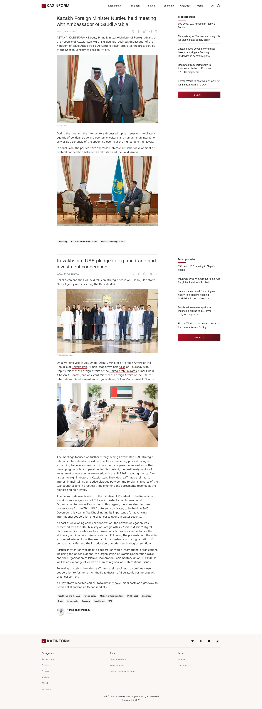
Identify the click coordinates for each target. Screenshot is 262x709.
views (116, 583)
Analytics (185, 5)
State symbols (117, 665)
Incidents (46, 689)
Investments (72, 601)
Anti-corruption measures (122, 671)
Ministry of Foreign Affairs (113, 241)
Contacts (182, 665)
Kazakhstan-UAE (130, 457)
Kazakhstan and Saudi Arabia (84, 241)
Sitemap (182, 659)
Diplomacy (62, 241)
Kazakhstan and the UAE (69, 596)
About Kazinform (118, 659)
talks (122, 366)
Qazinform (148, 280)
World (45, 683)
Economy (169, 5)
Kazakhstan (79, 366)
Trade (60, 601)
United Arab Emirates (123, 371)
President (135, 5)
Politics (45, 665)
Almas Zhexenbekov (78, 610)
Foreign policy (90, 596)
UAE (84, 527)
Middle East (132, 596)
